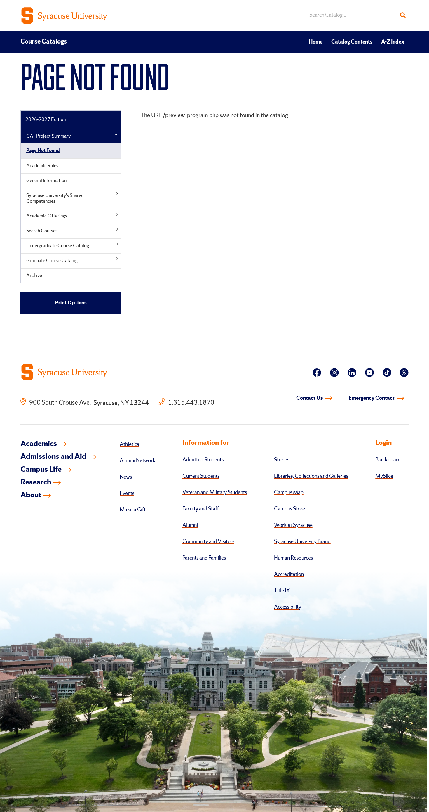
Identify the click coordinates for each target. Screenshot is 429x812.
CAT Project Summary (48, 136)
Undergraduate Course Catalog (57, 246)
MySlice (384, 476)
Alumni (190, 525)
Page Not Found (43, 151)
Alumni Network (138, 460)
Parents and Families (204, 558)
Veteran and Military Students (214, 492)
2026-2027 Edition (45, 120)
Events (127, 493)
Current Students (200, 476)
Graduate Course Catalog (52, 261)
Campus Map (289, 492)
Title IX (282, 590)
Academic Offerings (46, 216)
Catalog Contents (351, 42)
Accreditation (289, 574)
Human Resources (293, 558)
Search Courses (41, 231)
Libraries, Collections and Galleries (311, 476)
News (126, 477)
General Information (46, 181)
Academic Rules (42, 166)
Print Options (71, 303)
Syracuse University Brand (302, 541)
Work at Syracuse (293, 525)
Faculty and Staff (200, 509)
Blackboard (388, 459)
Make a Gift (133, 509)
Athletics (129, 444)
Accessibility (287, 607)
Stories (281, 459)
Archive (34, 276)
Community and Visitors (208, 541)
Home (315, 42)
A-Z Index (392, 42)
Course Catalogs (43, 42)
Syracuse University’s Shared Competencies (55, 199)
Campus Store (289, 509)
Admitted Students (203, 459)
